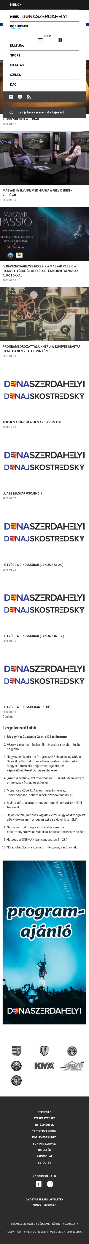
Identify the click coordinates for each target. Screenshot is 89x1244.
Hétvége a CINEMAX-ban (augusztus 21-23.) (37, 839)
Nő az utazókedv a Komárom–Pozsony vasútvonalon (43, 847)
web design (57, 1231)
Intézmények (44, 1124)
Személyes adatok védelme (30, 1223)
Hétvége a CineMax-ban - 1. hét (27, 707)
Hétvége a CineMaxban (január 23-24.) (33, 565)
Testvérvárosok (44, 1131)
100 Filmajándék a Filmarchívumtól (32, 422)
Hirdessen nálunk (25, 14)
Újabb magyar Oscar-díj (22, 493)
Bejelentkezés (76, 38)
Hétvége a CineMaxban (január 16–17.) (33, 636)
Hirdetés (44, 1149)
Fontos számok (44, 1143)
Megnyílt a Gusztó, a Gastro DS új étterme (37, 736)
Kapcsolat (44, 1156)
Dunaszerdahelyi (11, 97)
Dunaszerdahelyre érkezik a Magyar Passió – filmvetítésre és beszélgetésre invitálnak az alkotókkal (40, 271)
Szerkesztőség (44, 1118)
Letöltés (44, 1162)
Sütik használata (65, 1223)
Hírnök (15, 4)
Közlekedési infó (44, 1137)
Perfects (44, 1112)
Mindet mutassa (44, 1204)
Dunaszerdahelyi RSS (29, 97)
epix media (74, 1231)
